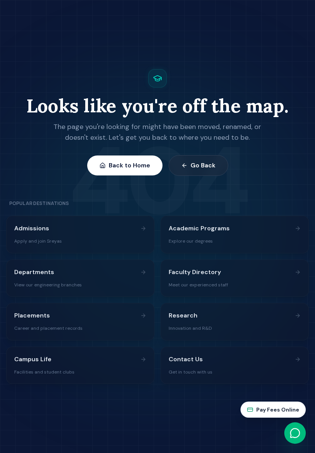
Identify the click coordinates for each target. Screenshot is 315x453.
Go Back (203, 165)
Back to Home (129, 165)
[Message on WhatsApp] (295, 433)
